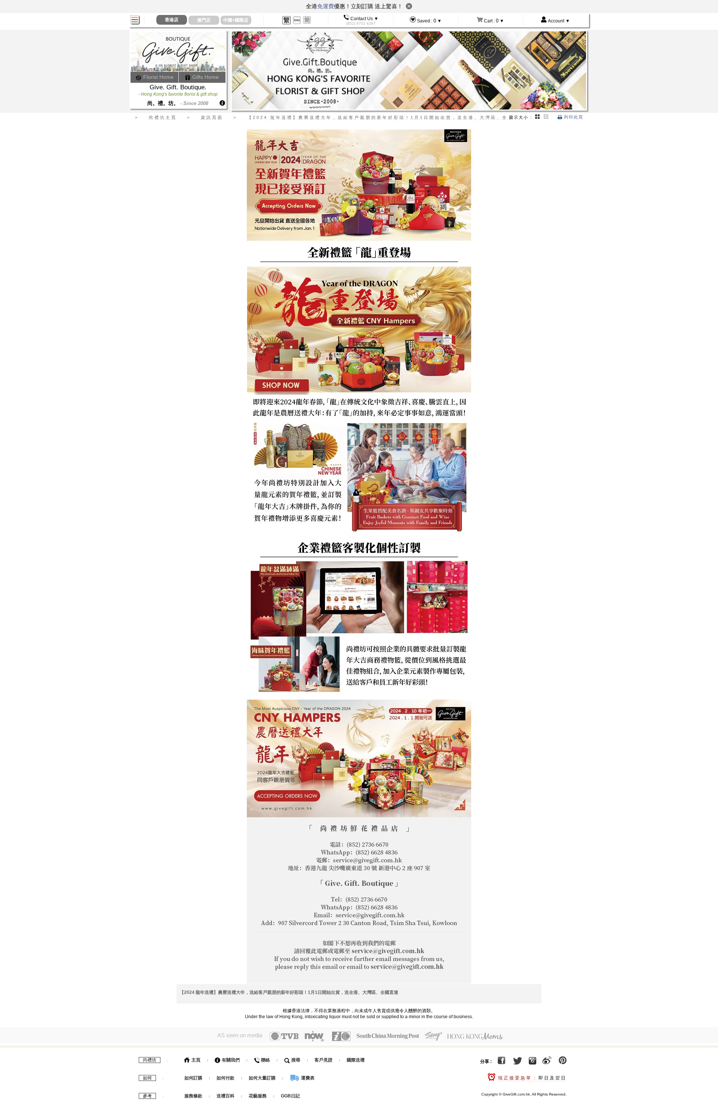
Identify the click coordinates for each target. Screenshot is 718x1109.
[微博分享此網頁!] (547, 1061)
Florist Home (158, 77)
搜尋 (295, 1060)
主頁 (195, 1060)
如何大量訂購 (263, 1078)
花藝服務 (258, 1096)
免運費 (325, 6)
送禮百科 (225, 1096)
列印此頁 (572, 117)
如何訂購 (193, 1078)
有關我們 (230, 1060)
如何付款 (226, 1078)
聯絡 (265, 1060)
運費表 (307, 1078)
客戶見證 (323, 1060)
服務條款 (193, 1096)
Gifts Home (205, 77)
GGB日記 (290, 1096)
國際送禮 (356, 1060)
